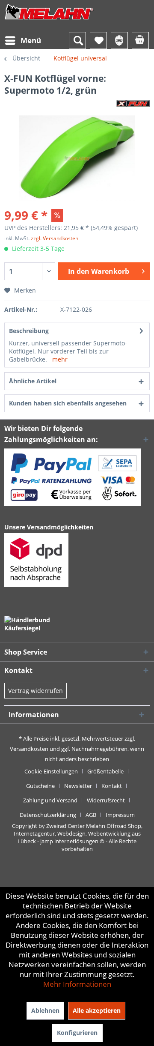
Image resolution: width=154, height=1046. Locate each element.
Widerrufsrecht (106, 800)
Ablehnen (45, 1010)
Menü (31, 40)
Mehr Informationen (77, 984)
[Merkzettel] (98, 40)
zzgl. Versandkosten (54, 238)
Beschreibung (29, 331)
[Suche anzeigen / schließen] (77, 40)
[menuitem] (22, 40)
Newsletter (78, 786)
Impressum (120, 815)
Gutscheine (40, 786)
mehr (60, 359)
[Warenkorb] (140, 40)
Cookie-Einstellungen (51, 771)
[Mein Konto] (119, 40)
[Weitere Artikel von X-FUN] (133, 103)
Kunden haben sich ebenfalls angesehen (68, 403)
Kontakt (111, 786)
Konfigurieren (77, 1033)
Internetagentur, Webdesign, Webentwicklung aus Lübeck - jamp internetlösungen (77, 837)
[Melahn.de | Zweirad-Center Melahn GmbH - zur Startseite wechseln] (49, 20)
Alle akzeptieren (97, 1010)
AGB (91, 815)
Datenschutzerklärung (48, 815)
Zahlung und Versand (50, 800)
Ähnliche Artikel (32, 381)
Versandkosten (29, 749)
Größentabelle (105, 771)
